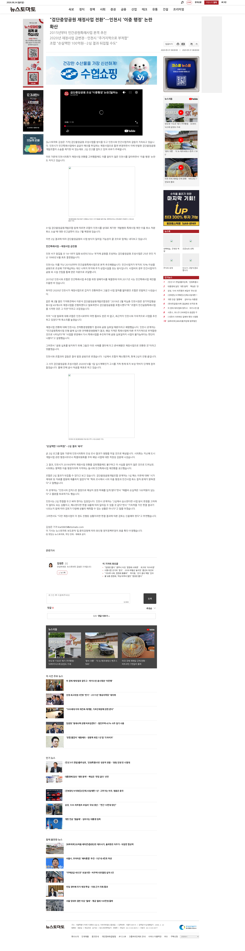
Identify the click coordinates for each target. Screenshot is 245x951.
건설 (165, 9)
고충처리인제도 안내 (137, 936)
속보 (71, 9)
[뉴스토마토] (23, 9)
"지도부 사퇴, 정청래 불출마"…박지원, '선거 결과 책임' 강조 (129, 573)
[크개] (191, 44)
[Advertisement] (212, 54)
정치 (81, 9)
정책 (92, 9)
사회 (102, 9)
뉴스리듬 (168, 99)
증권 (113, 9)
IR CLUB (122, 936)
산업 (134, 9)
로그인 (223, 2)
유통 (155, 9)
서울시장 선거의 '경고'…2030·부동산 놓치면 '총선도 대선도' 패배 (131, 570)
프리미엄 (178, 9)
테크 (144, 9)
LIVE (189, 2)
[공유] (183, 44)
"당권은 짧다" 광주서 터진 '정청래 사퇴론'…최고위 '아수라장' (130, 567)
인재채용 (85, 936)
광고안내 (95, 936)
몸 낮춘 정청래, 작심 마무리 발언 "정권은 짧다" (124, 576)
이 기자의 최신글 (110, 564)
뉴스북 (62, 573)
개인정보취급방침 (109, 936)
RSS (166, 936)
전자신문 (198, 2)
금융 (123, 9)
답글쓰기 (169, 44)
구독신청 (174, 936)
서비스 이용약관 (154, 936)
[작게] (196, 44)
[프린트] (178, 44)
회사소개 (75, 936)
